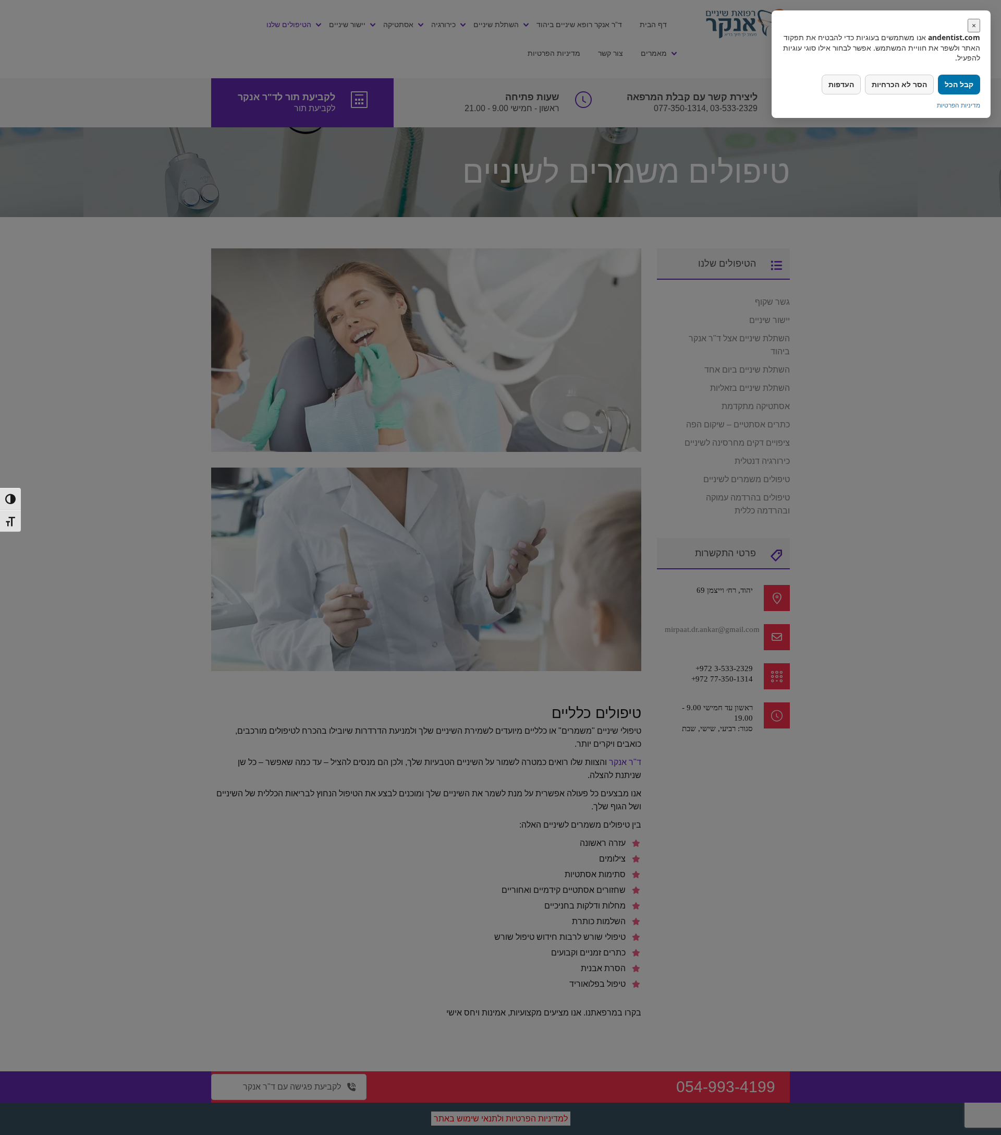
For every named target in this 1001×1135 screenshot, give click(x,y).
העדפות (841, 84)
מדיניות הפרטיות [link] (958, 105)
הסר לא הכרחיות (899, 84)
